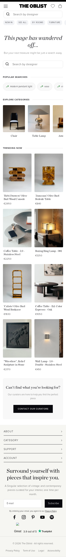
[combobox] (33, 15)
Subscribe (53, 503)
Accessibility (53, 550)
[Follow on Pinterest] (33, 517)
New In (9, 22)
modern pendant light (21, 86)
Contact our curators (33, 408)
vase (46, 86)
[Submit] (8, 14)
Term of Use (29, 550)
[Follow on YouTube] (42, 517)
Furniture (54, 22)
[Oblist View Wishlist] (53, 6)
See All (23, 22)
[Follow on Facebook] (14, 517)
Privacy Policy (51, 511)
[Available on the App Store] (33, 525)
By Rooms (37, 22)
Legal (41, 550)
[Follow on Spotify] (51, 517)
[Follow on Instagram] (23, 517)
